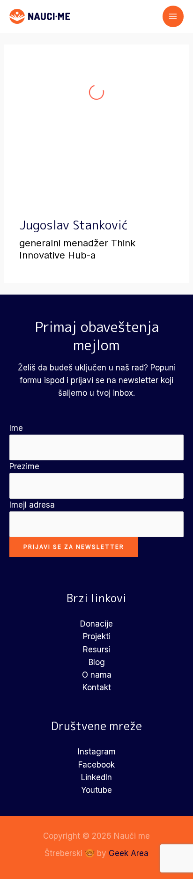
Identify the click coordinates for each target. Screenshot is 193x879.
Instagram (97, 751)
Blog (97, 662)
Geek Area (128, 853)
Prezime (24, 466)
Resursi (97, 649)
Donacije (96, 623)
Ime (16, 428)
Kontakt (96, 687)
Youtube (96, 790)
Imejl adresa (32, 505)
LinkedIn (96, 777)
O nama (96, 675)
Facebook (96, 764)
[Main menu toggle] (173, 16)
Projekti (97, 636)
